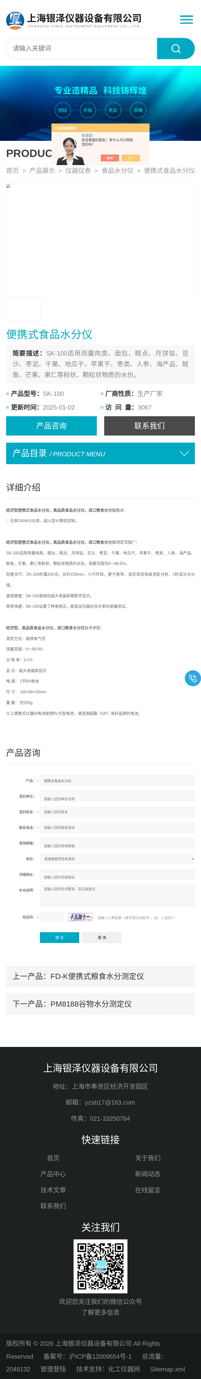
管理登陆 (53, 1369)
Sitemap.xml (167, 1369)
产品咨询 (51, 426)
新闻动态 (148, 1174)
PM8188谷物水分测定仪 (91, 1004)
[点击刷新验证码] (80, 917)
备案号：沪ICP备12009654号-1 (87, 1356)
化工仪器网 (124, 1369)
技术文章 (53, 1190)
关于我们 (148, 1158)
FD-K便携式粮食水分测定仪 (97, 976)
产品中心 (53, 1174)
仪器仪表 (78, 170)
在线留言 (148, 1190)
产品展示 (42, 170)
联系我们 (149, 426)
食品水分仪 (117, 170)
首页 (12, 170)
